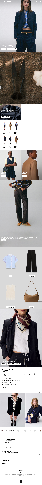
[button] (36, 1)
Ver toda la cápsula (5, 116)
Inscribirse (39, 455)
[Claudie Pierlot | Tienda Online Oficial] (6, 1)
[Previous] (37, 392)
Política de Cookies (34, 474)
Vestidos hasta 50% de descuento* (14, 363)
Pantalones (31, 276)
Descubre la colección (12, 48)
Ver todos (3, 363)
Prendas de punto (10, 307)
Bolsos (31, 307)
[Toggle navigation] (40, 1)
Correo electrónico (5, 454)
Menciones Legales (20, 474)
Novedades (3, 48)
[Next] (39, 392)
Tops (10, 276)
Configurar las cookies (21, 475)
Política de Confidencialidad (27, 474)
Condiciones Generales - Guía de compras (10, 474)
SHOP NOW (3, 176)
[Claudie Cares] (21, 481)
